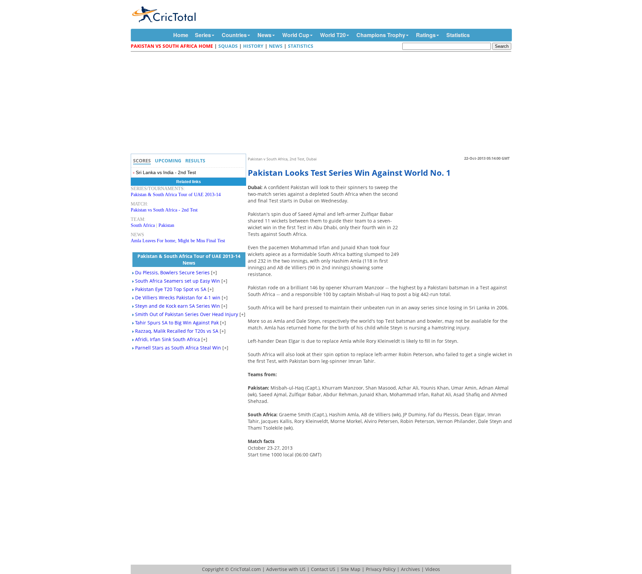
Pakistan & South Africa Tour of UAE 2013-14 (176, 194)
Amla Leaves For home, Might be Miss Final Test (178, 240)
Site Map (350, 569)
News (264, 35)
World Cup (295, 35)
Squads (228, 46)
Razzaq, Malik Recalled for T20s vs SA (176, 331)
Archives (410, 569)
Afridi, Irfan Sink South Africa (167, 339)
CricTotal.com (245, 569)
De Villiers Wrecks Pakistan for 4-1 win (177, 297)
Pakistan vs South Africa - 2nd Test (164, 209)
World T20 (333, 35)
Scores (142, 160)
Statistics (458, 35)
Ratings (426, 35)
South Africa (143, 225)
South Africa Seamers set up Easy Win (177, 281)
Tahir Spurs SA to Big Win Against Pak (177, 322)
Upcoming (168, 160)
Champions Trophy (380, 35)
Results (195, 160)
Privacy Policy (381, 569)
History (253, 46)
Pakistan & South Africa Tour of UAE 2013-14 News (188, 259)
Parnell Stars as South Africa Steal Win (178, 347)
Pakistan (166, 225)
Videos (432, 569)
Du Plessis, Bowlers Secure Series (172, 272)
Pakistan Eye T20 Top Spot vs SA (170, 289)
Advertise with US (286, 569)
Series (203, 35)
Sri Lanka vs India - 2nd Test (166, 172)
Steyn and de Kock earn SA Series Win (177, 306)
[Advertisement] (322, 103)
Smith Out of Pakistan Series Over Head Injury (186, 314)
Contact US (323, 569)
